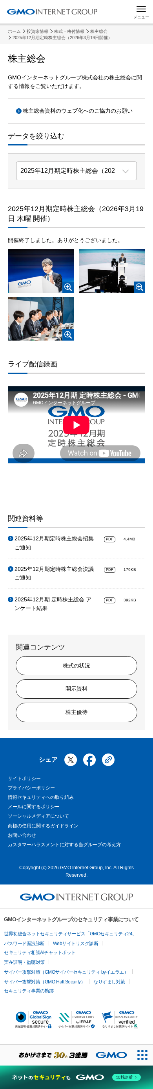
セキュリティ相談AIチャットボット (40, 952)
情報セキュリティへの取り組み (41, 797)
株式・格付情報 (69, 31)
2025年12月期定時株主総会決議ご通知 (54, 573)
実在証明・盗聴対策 (24, 962)
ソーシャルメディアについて (38, 816)
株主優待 (76, 712)
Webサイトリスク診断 (75, 943)
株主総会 (98, 31)
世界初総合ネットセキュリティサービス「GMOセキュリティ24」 (70, 934)
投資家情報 (37, 31)
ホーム (14, 31)
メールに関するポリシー (34, 806)
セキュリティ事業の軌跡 (29, 991)
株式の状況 (76, 665)
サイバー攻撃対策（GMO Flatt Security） (44, 982)
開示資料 (76, 688)
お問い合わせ (22, 835)
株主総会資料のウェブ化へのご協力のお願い (78, 111)
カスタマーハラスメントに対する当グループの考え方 (64, 844)
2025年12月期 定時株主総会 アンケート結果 (53, 603)
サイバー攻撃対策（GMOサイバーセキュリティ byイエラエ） (66, 972)
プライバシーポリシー (31, 788)
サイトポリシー (24, 778)
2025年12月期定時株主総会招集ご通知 (54, 542)
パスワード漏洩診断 (24, 943)
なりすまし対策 (109, 982)
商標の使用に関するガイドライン (43, 826)
